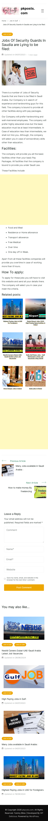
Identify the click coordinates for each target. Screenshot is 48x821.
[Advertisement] (24, 199)
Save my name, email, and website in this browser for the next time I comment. (22, 579)
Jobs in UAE (20, 645)
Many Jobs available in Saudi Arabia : (20, 744)
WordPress (34, 816)
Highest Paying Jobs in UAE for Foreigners (23, 790)
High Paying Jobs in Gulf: (14, 699)
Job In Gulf (7, 34)
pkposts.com (28, 10)
